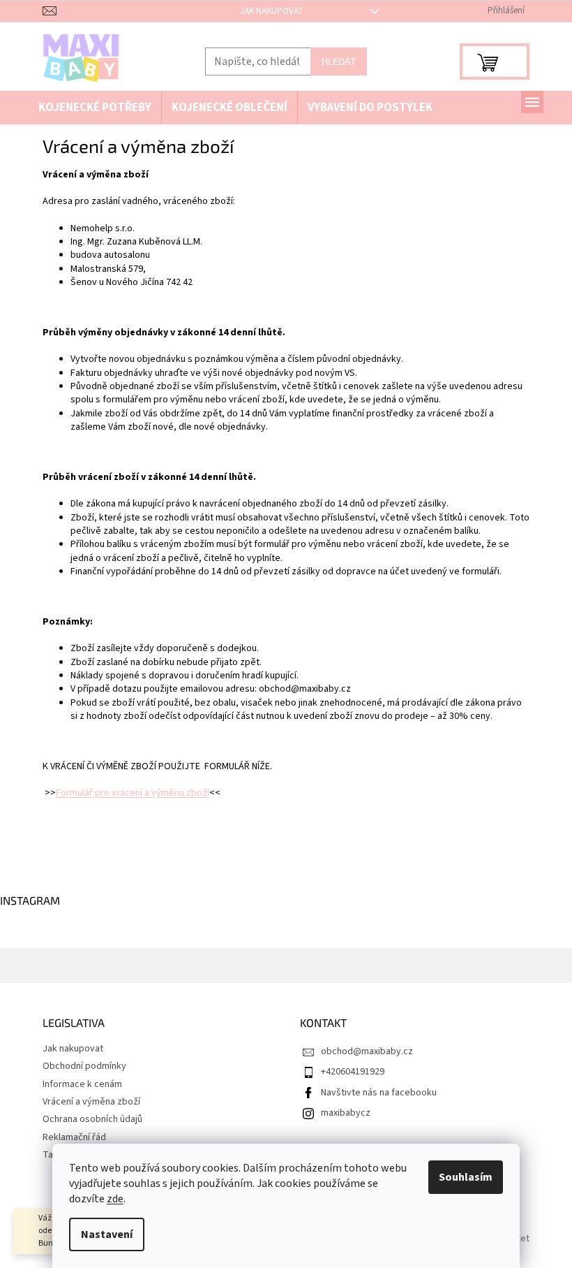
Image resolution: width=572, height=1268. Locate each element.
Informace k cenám (82, 1084)
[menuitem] (95, 108)
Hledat (339, 61)
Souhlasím (465, 1177)
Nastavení (107, 1234)
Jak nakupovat (271, 11)
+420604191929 (352, 1072)
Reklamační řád (74, 1137)
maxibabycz (345, 1113)
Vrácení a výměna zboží (91, 1102)
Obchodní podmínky (84, 1066)
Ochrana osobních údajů (92, 1119)
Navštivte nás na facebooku (379, 1093)
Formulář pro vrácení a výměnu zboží (132, 793)
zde (115, 1199)
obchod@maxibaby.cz (367, 1051)
